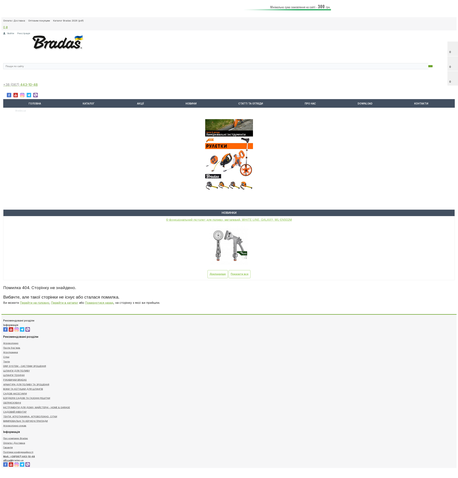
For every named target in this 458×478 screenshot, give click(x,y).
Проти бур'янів (11, 347)
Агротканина (10, 352)
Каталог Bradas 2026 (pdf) (68, 20)
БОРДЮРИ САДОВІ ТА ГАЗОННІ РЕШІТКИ (26, 398)
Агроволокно (10, 343)
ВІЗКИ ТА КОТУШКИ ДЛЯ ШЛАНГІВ (23, 388)
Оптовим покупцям (39, 20)
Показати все (240, 273)
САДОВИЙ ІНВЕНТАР (15, 411)
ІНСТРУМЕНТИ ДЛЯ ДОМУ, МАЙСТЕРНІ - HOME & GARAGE (36, 407)
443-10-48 (29, 85)
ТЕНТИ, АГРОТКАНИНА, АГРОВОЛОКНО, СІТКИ (30, 416)
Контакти (421, 103)
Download (365, 103)
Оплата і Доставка (14, 20)
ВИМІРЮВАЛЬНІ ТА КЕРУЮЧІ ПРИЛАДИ (25, 421)
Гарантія (8, 447)
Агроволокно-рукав (14, 425)
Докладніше (217, 273)
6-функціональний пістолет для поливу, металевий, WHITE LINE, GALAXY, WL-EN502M (229, 219)
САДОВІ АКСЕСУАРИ (15, 393)
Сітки (6, 356)
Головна (35, 103)
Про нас (310, 103)
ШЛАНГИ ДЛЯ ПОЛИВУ (16, 370)
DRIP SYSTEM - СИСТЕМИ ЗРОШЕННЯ (24, 366)
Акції (140, 103)
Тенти (6, 361)
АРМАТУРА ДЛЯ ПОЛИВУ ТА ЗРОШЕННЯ (26, 384)
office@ (7, 460)
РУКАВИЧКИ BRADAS (15, 379)
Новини (191, 103)
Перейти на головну (34, 302)
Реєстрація (23, 33)
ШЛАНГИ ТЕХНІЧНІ (14, 375)
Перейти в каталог (64, 302)
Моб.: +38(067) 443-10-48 (19, 456)
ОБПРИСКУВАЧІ (12, 402)
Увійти (10, 33)
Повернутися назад (99, 302)
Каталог (88, 103)
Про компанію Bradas (15, 438)
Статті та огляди (250, 103)
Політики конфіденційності (18, 452)
